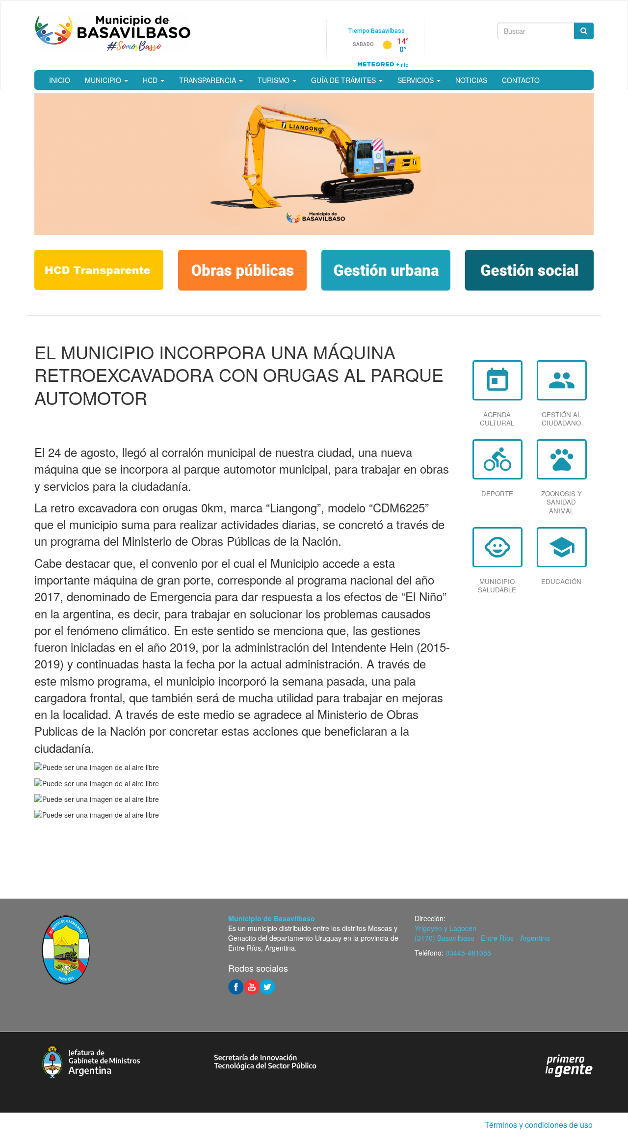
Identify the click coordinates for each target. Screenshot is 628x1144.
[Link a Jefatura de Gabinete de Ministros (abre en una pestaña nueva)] (91, 1060)
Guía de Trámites (344, 80)
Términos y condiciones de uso (539, 1124)
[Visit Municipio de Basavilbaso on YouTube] (252, 986)
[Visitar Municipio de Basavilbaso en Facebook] (236, 986)
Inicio (59, 80)
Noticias (471, 80)
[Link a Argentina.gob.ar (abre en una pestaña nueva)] (569, 1065)
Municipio (104, 80)
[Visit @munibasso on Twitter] (267, 986)
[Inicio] (112, 31)
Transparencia (208, 80)
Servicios (416, 80)
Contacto (521, 80)
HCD (151, 80)
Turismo (274, 80)
